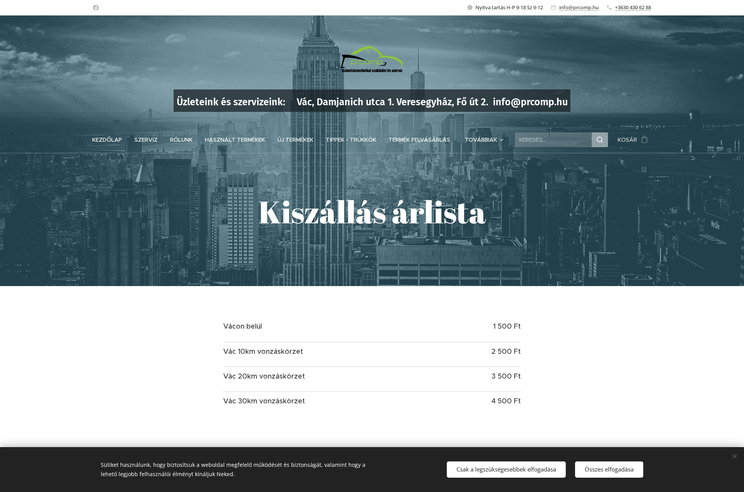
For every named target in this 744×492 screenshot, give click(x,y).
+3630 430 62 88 (633, 7)
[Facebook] (96, 7)
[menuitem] (110, 139)
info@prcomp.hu (579, 7)
